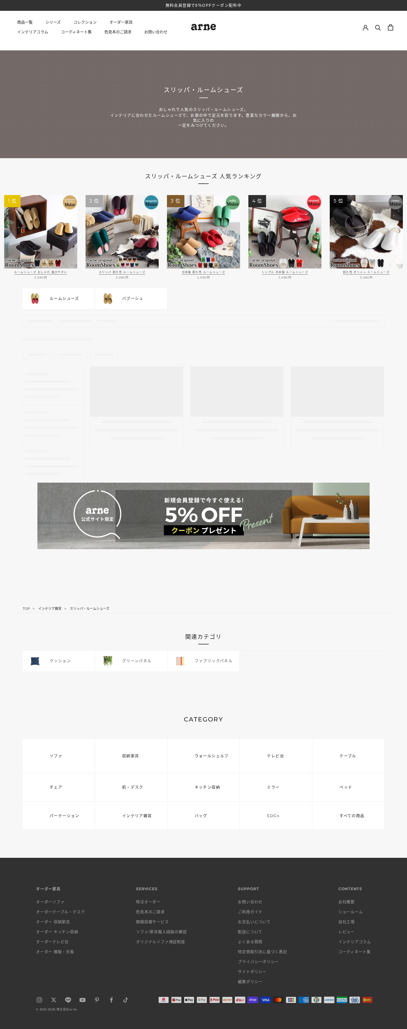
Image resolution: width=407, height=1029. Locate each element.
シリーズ (53, 22)
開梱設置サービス (152, 921)
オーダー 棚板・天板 (55, 951)
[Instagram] (39, 1001)
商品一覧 (25, 22)
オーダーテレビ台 (52, 941)
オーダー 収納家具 (53, 921)
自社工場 (346, 921)
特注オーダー (148, 901)
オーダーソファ (50, 901)
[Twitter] (53, 1001)
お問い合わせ (156, 31)
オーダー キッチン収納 (57, 931)
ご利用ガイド (250, 911)
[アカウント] (365, 27)
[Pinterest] (97, 1001)
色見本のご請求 (118, 31)
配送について (250, 931)
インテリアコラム (32, 31)
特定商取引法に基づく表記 (262, 951)
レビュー (346, 931)
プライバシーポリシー (258, 961)
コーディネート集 (76, 31)
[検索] (378, 27)
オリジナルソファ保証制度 (160, 941)
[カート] (390, 27)
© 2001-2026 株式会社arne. (57, 1009)
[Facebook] (111, 1001)
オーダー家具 (121, 22)
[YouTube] (82, 1001)
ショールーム (350, 911)
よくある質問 (250, 941)
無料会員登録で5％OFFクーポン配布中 (204, 5)
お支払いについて (254, 921)
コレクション (85, 22)
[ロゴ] (203, 28)
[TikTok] (125, 1001)
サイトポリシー (252, 971)
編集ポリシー (250, 981)
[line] (68, 1001)
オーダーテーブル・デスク (60, 911)
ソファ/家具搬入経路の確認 (161, 931)
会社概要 (346, 901)
